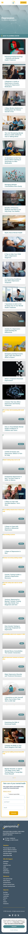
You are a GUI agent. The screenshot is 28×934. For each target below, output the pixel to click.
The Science (6, 894)
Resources (6, 876)
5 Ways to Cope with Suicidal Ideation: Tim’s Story (12, 503)
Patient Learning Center (8, 884)
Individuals (5, 861)
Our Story (5, 892)
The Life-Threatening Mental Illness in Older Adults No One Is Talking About (14, 134)
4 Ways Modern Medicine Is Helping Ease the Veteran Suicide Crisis (14, 109)
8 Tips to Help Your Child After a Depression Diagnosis (13, 255)
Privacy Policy (16, 921)
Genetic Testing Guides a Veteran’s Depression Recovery (13, 576)
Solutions (5, 845)
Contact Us (5, 903)
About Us (5, 890)
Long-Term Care (7, 865)
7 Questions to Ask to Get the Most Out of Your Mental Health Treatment (14, 305)
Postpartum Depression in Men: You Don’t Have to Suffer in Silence (13, 478)
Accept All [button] (14, 926)
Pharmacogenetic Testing (9, 847)
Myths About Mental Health (13, 232)
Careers (5, 901)
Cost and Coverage (7, 878)
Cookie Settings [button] (14, 930)
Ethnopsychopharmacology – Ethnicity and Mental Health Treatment (14, 58)
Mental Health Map (7, 855)
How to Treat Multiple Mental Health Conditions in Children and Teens (14, 428)
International (6, 872)
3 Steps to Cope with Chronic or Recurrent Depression (11, 528)
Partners (5, 898)
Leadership (6, 896)
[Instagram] (15, 915)
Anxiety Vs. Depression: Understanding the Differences (12, 330)
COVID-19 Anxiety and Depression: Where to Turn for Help (13, 453)
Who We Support (8, 859)
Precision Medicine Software (10, 849)
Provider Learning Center (9, 886)
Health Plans (6, 870)
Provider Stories (7, 882)
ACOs (4, 867)
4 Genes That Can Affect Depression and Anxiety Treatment (12, 403)
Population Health (7, 853)
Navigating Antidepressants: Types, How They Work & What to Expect (14, 355)
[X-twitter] (18, 915)
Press (4, 899)
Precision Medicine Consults (10, 851)
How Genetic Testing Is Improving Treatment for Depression (13, 627)
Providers (5, 863)
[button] (2, 2)
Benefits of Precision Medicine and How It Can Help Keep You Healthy (13, 209)
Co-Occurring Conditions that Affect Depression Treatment (13, 280)
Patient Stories (6, 880)
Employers (5, 869)
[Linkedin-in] (9, 915)
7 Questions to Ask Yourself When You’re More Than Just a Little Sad (14, 699)
